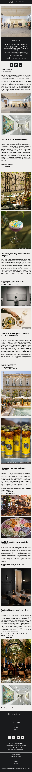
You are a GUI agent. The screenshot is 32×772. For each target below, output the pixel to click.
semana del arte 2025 (22, 58)
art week (7, 58)
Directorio (16, 763)
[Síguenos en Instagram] (13, 737)
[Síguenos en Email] (18, 737)
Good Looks (16, 724)
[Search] (29, 2)
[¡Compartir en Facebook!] (11, 65)
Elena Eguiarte (7, 69)
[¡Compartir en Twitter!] (20, 65)
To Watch (16, 729)
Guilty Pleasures (16, 40)
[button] (2, 2)
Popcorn (16, 727)
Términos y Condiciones (16, 756)
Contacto (16, 761)
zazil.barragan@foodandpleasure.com (16, 745)
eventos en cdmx (14, 58)
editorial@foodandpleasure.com (16, 749)
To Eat (16, 717)
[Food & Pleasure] (16, 2)
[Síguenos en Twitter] (22, 737)
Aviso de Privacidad (16, 754)
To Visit (16, 720)
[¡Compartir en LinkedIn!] (16, 65)
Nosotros (16, 758)
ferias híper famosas (14, 547)
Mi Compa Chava (27, 342)
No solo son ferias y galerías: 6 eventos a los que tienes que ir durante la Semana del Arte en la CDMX (16, 47)
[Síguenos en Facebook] (9, 737)
